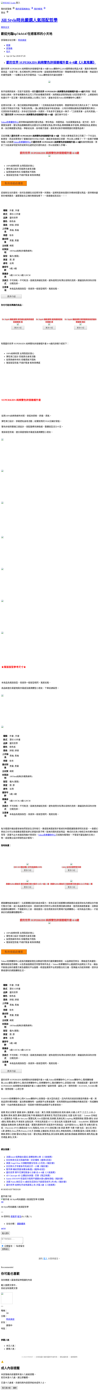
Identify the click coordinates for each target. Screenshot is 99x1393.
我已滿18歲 (6, 1388)
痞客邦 (14, 1216)
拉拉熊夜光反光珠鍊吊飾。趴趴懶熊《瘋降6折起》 (29, 1160)
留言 (19, 1216)
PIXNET (30, 1357)
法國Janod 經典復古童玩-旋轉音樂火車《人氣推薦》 (29, 1157)
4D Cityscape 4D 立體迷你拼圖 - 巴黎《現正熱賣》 (28, 1175)
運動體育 (21, 1224)
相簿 (8, 45)
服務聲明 (74, 1357)
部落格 (9, 48)
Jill (2, 1202)
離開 (14, 1388)
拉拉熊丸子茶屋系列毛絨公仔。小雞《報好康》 (28, 1166)
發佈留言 (5, 1249)
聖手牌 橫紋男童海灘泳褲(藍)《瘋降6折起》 (26, 1169)
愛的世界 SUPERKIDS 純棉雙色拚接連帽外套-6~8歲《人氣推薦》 (51, 62)
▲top (3, 1228)
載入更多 (5, 1233)
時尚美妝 (22, 40)
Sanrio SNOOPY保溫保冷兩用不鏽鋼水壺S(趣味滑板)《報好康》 (35, 1179)
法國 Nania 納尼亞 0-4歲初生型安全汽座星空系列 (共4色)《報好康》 (37, 1182)
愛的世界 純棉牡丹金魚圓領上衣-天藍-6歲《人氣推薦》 (31, 1185)
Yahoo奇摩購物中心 (10, 122)
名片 (8, 51)
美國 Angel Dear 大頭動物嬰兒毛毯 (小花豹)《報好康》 (31, 1163)
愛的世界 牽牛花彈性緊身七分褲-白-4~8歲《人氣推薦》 (31, 1172)
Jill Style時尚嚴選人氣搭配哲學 (29, 20)
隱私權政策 (64, 1357)
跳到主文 (5, 27)
